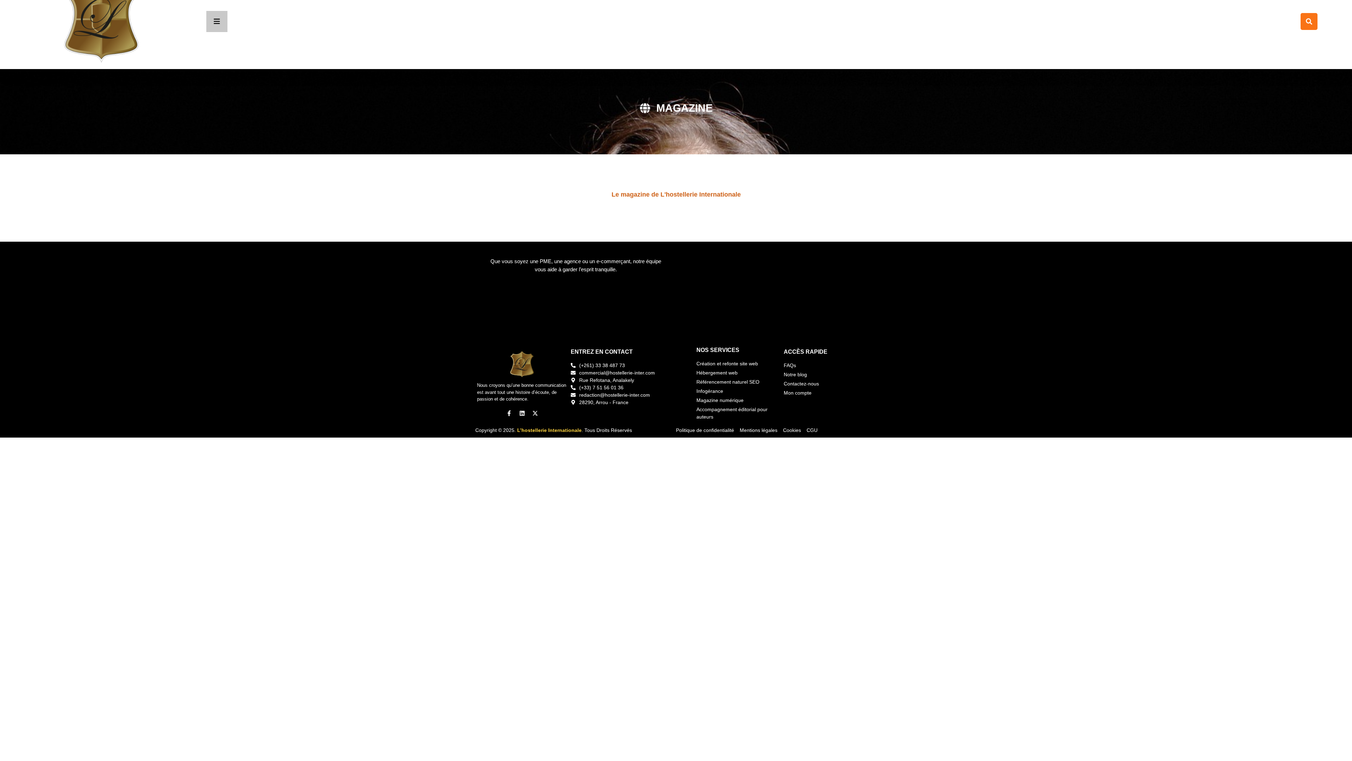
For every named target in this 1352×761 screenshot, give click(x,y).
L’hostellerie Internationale (549, 430)
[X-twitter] (535, 413)
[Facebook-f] (509, 413)
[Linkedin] (522, 413)
